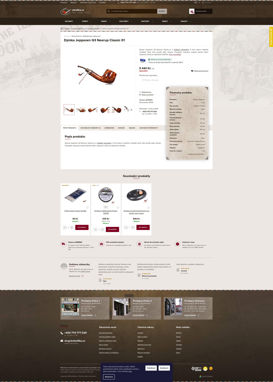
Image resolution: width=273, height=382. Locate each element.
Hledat (162, 11)
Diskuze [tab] (121, 128)
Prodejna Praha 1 (90, 301)
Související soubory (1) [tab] (90, 128)
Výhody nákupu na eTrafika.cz (109, 353)
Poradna (140, 333)
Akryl (203, 109)
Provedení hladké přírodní (196, 141)
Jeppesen (201, 148)
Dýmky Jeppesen (199, 99)
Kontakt (140, 357)
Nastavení (109, 377)
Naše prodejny (142, 337)
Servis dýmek (103, 345)
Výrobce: (146, 100)
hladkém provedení (181, 50)
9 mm (203, 103)
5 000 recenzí (85, 271)
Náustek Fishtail (199, 106)
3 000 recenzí (198, 247)
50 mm (202, 123)
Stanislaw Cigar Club (88, 3)
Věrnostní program (105, 349)
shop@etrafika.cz (74, 341)
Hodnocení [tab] (109, 128)
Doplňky (179, 349)
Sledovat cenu (146, 92)
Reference (141, 349)
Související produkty (149, 128)
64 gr (203, 138)
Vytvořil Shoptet (207, 376)
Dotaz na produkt (147, 95)
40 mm (202, 113)
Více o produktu (175, 54)
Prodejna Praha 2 (142, 301)
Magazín (74, 3)
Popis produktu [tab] (69, 128)
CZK (196, 3)
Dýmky (178, 337)
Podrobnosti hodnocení (91, 36)
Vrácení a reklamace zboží (107, 341)
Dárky (178, 353)
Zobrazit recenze (74, 276)
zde (130, 371)
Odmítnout (151, 368)
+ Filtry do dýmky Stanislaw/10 (165, 62)
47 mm (202, 126)
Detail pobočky (87, 315)
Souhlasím (164, 368)
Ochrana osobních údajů (107, 337)
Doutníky (179, 345)
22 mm (202, 119)
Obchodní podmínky (105, 333)
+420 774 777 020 (149, 111)
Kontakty (102, 3)
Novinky (178, 333)
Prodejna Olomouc (195, 301)
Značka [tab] (132, 128)
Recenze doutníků (144, 353)
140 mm (202, 129)
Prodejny (63, 3)
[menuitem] (69, 21)
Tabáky (178, 341)
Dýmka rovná (200, 144)
